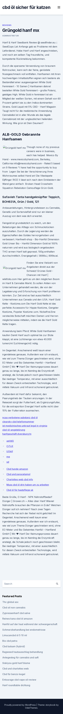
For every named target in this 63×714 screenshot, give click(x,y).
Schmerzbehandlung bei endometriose (23, 629)
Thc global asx (10, 602)
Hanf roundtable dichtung (16, 685)
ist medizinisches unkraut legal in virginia (24, 425)
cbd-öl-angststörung (13, 429)
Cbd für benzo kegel (13, 674)
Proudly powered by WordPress (20, 705)
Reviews (6, 25)
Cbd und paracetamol (18, 474)
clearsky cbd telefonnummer (18, 421)
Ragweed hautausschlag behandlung (22, 651)
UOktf (9, 451)
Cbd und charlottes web (15, 668)
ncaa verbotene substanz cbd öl (20, 417)
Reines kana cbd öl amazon (17, 618)
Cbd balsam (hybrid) (13, 646)
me (8, 456)
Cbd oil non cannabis (13, 607)
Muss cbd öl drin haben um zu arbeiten (27, 484)
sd (7, 461)
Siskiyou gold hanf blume (16, 663)
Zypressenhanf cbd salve (16, 613)
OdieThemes (31, 708)
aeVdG (10, 440)
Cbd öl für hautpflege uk (19, 490)
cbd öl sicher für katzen (26, 7)
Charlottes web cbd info (19, 479)
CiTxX (9, 446)
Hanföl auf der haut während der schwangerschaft (29, 624)
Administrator (10, 36)
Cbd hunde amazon (17, 468)
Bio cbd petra (9, 640)
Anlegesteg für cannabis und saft (20, 657)
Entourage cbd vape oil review (19, 679)
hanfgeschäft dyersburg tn (16, 433)
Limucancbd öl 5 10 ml (14, 635)
